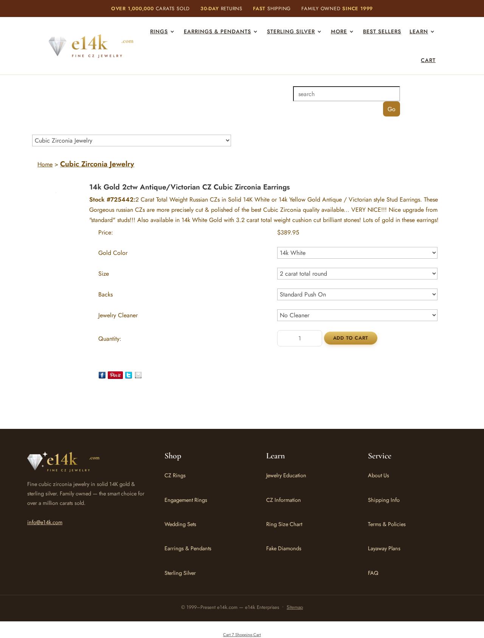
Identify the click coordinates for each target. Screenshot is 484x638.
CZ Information (283, 500)
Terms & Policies (387, 524)
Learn (419, 31)
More (339, 31)
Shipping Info (384, 500)
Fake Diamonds (283, 548)
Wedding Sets (180, 524)
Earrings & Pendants (217, 31)
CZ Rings (175, 475)
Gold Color (112, 252)
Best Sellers (382, 31)
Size (103, 273)
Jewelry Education (286, 475)
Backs (105, 294)
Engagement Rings (185, 500)
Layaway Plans (384, 548)
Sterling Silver (291, 31)
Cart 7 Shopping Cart (242, 635)
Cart (428, 60)
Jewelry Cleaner (118, 315)
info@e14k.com (44, 522)
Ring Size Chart (284, 524)
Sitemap (295, 607)
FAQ (373, 573)
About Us (378, 475)
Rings (159, 31)
